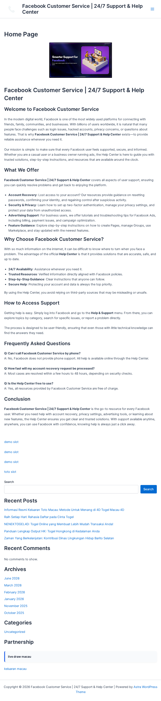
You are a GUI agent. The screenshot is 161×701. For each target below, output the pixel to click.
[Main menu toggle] (152, 9)
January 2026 (14, 599)
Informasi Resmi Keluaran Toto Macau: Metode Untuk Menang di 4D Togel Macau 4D (64, 510)
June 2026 (11, 578)
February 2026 (14, 592)
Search (9, 482)
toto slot (10, 472)
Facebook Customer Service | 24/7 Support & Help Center (82, 9)
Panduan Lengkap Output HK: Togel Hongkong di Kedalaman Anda (52, 531)
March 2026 (13, 585)
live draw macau (19, 656)
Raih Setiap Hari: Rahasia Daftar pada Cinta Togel (39, 517)
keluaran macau (15, 669)
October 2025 (14, 613)
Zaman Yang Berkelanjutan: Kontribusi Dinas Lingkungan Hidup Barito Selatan (59, 538)
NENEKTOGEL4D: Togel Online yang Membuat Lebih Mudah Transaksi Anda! (58, 524)
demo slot (11, 442)
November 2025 (15, 606)
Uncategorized (14, 632)
